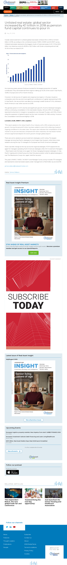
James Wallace (14, 172)
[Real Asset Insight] (9, 2)
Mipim (61, 7)
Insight (6, 7)
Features (6, 538)
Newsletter (33, 8)
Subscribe (8, 11)
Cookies (26, 554)
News (11, 15)
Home (6, 15)
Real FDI (18, 8)
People (5, 547)
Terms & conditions (30, 547)
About (26, 541)
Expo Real (53, 8)
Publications (7, 544)
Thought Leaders (9, 541)
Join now (33, 253)
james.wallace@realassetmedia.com (16, 166)
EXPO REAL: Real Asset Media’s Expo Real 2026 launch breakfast (26, 441)
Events (25, 7)
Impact (13, 7)
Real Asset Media (44, 8)
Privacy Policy (28, 550)
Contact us (27, 538)
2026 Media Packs (30, 544)
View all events (13, 451)
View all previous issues (33, 420)
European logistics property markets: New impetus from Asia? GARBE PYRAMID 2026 (33, 433)
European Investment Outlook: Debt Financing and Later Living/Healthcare (30, 437)
